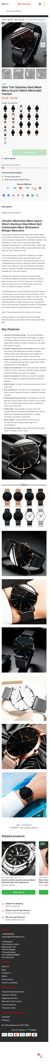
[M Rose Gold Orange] (36, 132)
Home (4, 20)
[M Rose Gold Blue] (28, 132)
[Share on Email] (28, 195)
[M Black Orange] (28, 124)
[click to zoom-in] (24, 44)
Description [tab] (7, 206)
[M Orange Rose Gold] (21, 132)
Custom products (9, 1004)
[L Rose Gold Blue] (28, 116)
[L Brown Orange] (5, 116)
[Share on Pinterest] (18, 195)
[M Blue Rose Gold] (13, 132)
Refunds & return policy (11, 1001)
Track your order (9, 1008)
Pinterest (5, 1020)
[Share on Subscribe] (32, 195)
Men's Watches (20, 20)
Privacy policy (7, 979)
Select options (18, 892)
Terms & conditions (10, 983)
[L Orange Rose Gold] (21, 116)
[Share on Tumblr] (23, 195)
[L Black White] (21, 108)
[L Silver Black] (5, 124)
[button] (9, 151)
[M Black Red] (36, 124)
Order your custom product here (16, 179)
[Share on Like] (4, 195)
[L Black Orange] (13, 108)
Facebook (6, 1017)
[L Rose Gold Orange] (36, 116)
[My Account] (39, 4)
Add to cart (29, 152)
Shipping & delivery (10, 998)
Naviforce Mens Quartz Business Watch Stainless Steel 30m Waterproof (18, 881)
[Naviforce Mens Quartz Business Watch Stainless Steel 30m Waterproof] (18, 858)
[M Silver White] (5, 140)
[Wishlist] (32, 845)
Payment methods (9, 995)
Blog (3, 970)
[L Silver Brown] (13, 124)
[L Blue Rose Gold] (28, 108)
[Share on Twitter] (13, 195)
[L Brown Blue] (36, 108)
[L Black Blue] (5, 108)
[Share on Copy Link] (37, 195)
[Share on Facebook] (9, 195)
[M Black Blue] (21, 124)
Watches (10, 20)
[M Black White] (5, 132)
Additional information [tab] (11, 212)
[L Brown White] (13, 116)
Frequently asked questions (13, 992)
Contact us (6, 973)
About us (5, 966)
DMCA (4, 976)
